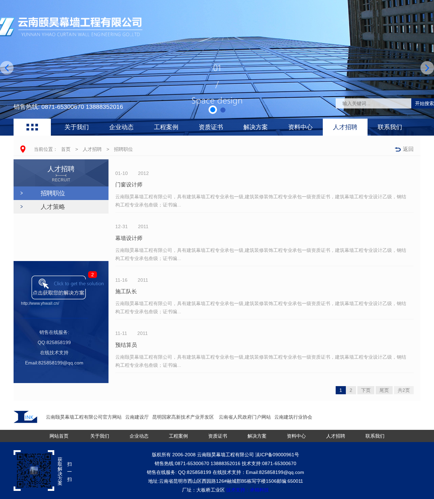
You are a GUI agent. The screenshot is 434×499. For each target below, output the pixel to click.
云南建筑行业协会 (293, 417)
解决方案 (255, 127)
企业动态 (121, 127)
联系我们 (390, 127)
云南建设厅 (137, 417)
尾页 (384, 390)
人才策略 (53, 206)
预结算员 (126, 345)
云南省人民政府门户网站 (245, 417)
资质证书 (211, 127)
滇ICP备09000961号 (277, 454)
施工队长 (126, 291)
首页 (66, 149)
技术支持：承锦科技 (247, 490)
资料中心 (300, 127)
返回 (408, 149)
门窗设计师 (128, 184)
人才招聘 (345, 127)
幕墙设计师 (128, 238)
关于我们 (76, 127)
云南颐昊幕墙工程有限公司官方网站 (84, 417)
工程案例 (166, 127)
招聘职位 (123, 149)
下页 (366, 390)
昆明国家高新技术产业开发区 (183, 417)
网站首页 (59, 436)
